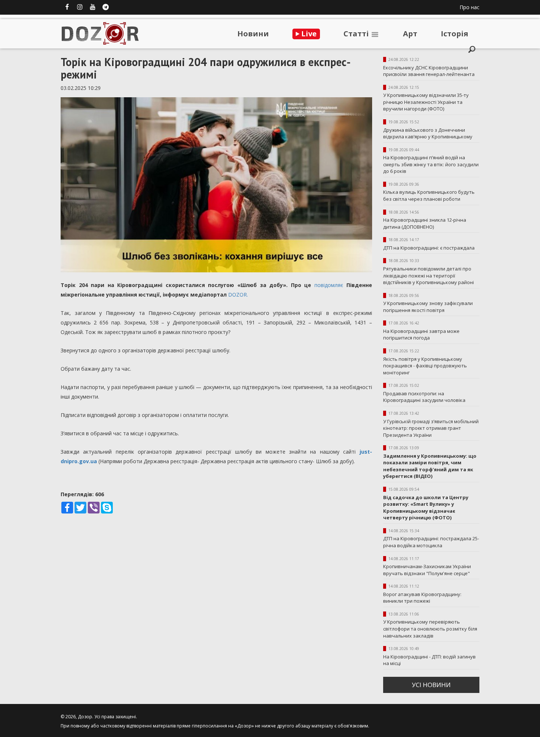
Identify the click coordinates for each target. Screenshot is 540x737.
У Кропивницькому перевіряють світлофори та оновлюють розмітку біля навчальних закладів (430, 628)
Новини (253, 34)
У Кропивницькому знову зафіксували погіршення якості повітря (428, 306)
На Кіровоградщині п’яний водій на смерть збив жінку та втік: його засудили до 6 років (431, 164)
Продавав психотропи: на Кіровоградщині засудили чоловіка (424, 397)
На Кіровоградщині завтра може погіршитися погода (421, 334)
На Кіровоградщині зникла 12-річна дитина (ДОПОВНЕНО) (424, 223)
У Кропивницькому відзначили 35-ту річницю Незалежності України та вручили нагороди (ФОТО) (426, 102)
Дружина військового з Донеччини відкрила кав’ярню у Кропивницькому (427, 133)
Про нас (469, 7)
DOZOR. (238, 294)
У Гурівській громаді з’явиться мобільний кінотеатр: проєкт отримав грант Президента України (431, 428)
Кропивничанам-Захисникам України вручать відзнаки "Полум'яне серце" (427, 570)
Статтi (357, 34)
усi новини (431, 684)
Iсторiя (454, 34)
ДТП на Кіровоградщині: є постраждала (429, 247)
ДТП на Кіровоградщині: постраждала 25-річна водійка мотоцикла (431, 542)
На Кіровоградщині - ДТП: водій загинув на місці (429, 660)
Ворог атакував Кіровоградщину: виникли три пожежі (422, 598)
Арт (410, 34)
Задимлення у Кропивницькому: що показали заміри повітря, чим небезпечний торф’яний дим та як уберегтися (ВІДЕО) (429, 466)
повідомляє (328, 285)
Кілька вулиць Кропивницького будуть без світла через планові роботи (429, 195)
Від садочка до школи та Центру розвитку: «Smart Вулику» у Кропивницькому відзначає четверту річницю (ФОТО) (425, 507)
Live (308, 34)
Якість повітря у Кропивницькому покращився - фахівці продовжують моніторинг (425, 366)
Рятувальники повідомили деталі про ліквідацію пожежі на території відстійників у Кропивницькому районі (428, 275)
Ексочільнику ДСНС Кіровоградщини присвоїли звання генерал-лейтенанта (429, 71)
